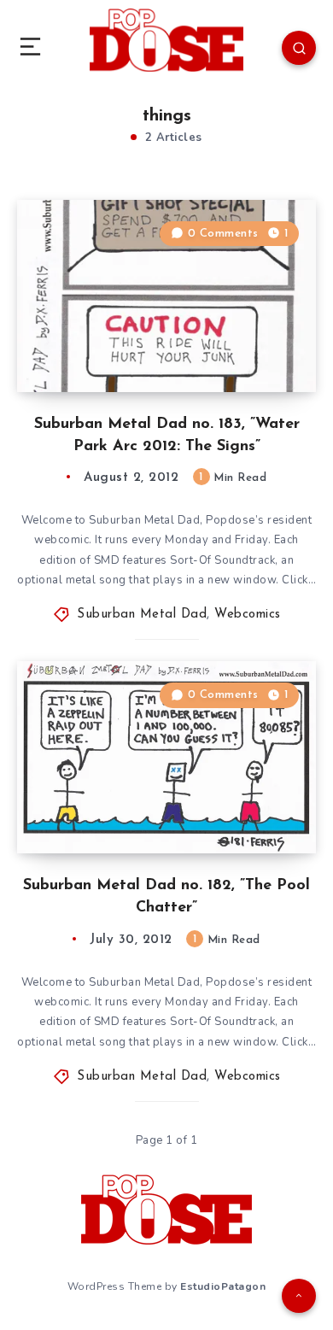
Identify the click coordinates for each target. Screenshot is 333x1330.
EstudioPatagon (223, 1286)
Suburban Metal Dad (142, 614)
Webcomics (247, 614)
